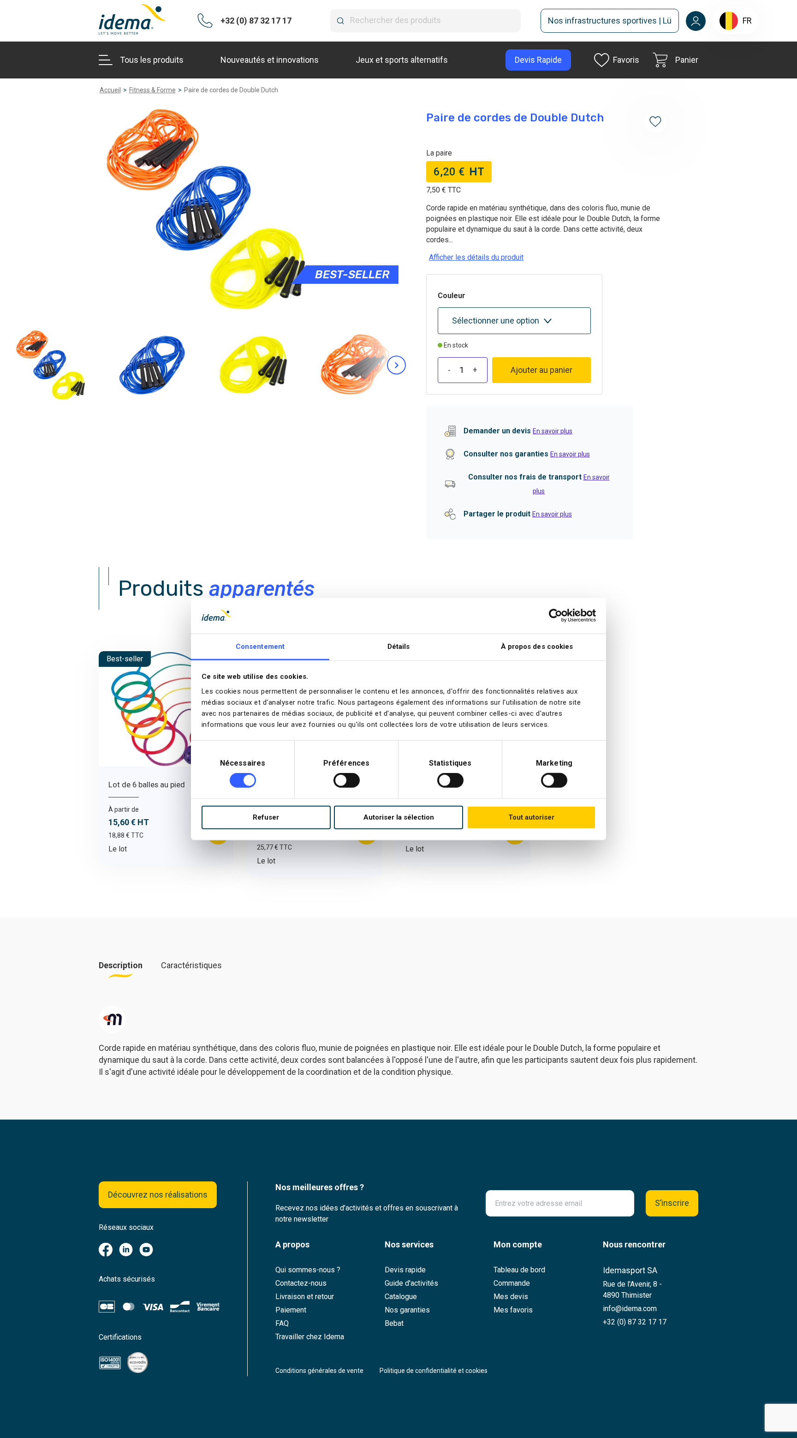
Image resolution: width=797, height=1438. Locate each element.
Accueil (110, 90)
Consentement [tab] (260, 646)
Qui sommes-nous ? (307, 1269)
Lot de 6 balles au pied (146, 784)
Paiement (290, 1310)
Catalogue (401, 1296)
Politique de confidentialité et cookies (434, 1370)
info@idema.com (630, 1308)
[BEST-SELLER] (206, 209)
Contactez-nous (301, 1283)
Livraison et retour (304, 1296)
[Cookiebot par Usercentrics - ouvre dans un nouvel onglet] (555, 616)
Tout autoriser (531, 817)
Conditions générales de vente (319, 1370)
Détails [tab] (398, 646)
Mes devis (511, 1296)
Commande (512, 1283)
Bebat (394, 1323)
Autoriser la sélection (398, 817)
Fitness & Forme (152, 90)
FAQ (282, 1323)
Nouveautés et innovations (269, 60)
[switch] (346, 780)
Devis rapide (405, 1269)
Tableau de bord (519, 1269)
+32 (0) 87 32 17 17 (634, 1322)
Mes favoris (513, 1310)
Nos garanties (407, 1310)
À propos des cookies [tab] (537, 646)
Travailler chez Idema (309, 1336)
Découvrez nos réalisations (158, 1194)
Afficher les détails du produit (476, 257)
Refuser (266, 817)
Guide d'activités (411, 1283)
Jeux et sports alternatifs (402, 60)
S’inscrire (672, 1203)
